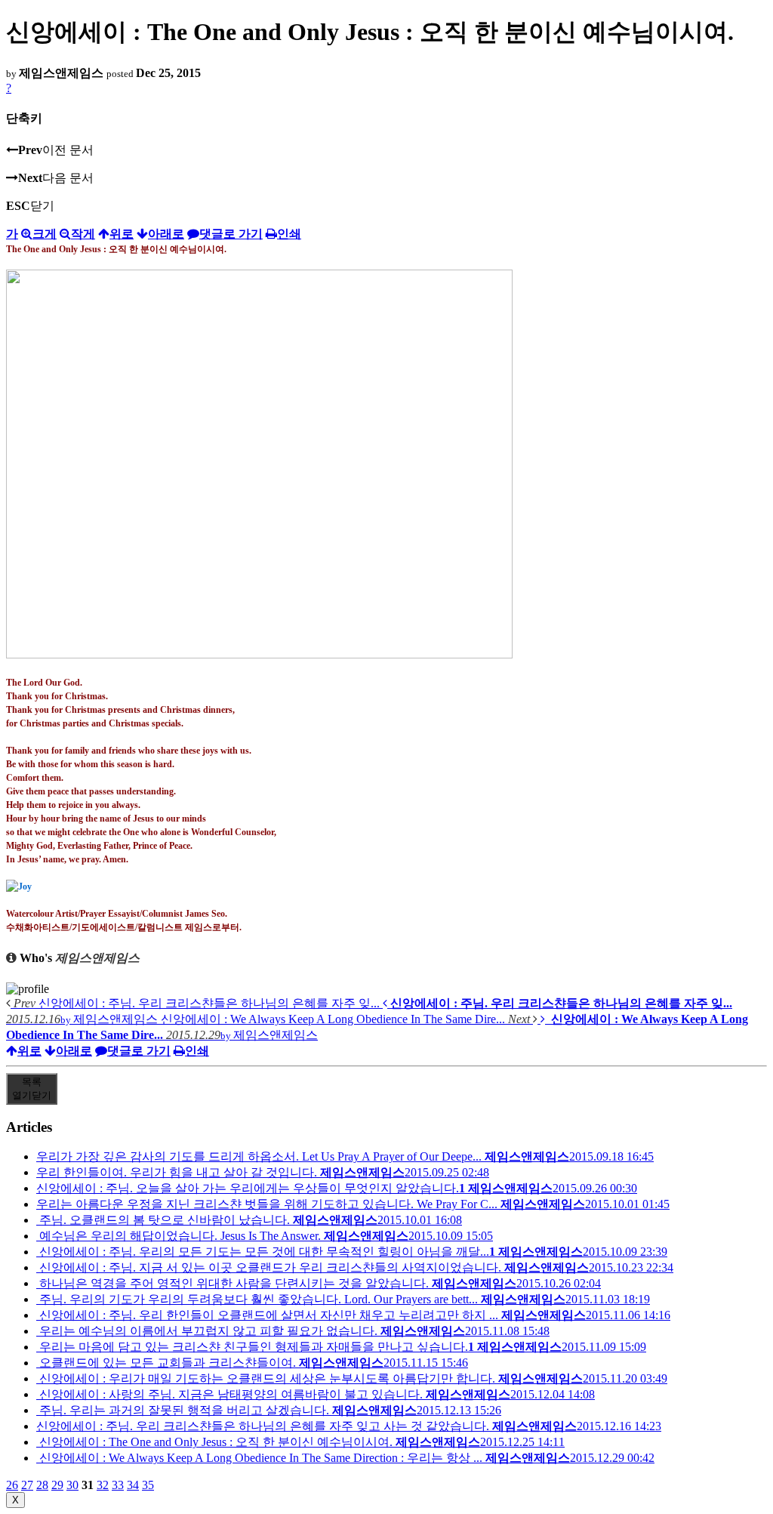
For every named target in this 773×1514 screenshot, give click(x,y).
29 (57, 1485)
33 (118, 1485)
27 (27, 1485)
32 (103, 1485)
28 (42, 1485)
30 (72, 1485)
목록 (31, 1088)
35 (148, 1485)
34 (133, 1485)
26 (12, 1485)
